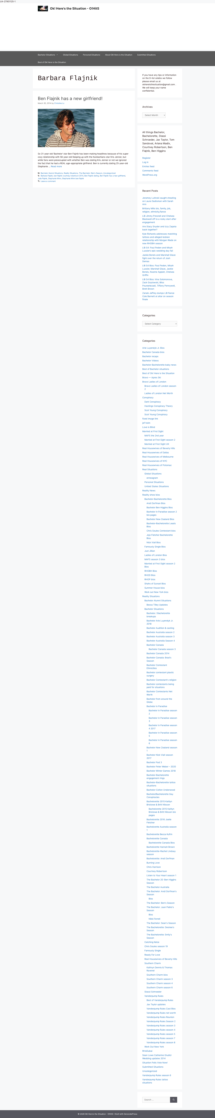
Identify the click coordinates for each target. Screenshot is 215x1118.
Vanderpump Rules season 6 (156, 1075)
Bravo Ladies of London (154, 382)
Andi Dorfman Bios (156, 503)
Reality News (148, 490)
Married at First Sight (152, 431)
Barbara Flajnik (47, 176)
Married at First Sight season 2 (159, 440)
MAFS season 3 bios (154, 559)
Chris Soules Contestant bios (161, 531)
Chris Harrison (154, 867)
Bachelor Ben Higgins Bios (160, 507)
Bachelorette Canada (157, 838)
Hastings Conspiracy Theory (158, 406)
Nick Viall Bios (154, 542)
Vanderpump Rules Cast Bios (161, 1008)
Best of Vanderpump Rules (160, 1000)
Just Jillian (149, 551)
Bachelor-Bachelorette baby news (159, 365)
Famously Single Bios (155, 546)
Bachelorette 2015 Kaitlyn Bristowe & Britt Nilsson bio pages (162, 812)
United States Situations (156, 486)
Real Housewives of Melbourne (157, 457)
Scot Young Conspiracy (155, 410)
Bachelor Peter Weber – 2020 (161, 766)
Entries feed (148, 166)
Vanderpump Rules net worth (161, 1013)
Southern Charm (152, 963)
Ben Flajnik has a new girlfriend (112, 176)
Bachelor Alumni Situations (52, 173)
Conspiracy (147, 397)
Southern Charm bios (157, 975)
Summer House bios (154, 588)
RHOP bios (149, 579)
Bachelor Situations (46, 55)
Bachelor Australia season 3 (161, 636)
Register (146, 158)
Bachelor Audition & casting (160, 628)
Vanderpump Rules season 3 (161, 1025)
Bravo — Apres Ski (151, 377)
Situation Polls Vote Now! (155, 1062)
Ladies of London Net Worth (158, 393)
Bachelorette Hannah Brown (161, 847)
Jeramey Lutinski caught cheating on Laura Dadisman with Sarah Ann (159, 201)
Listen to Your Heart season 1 (161, 875)
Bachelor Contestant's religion (161, 680)
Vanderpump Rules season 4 (161, 1030)
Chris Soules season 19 (156, 946)
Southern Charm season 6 (160, 987)
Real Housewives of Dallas (155, 452)
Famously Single (152, 950)
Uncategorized (109, 173)
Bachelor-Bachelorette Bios (158, 499)
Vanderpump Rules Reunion (160, 1017)
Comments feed (150, 170)
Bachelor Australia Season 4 (161, 640)
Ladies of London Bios (155, 555)
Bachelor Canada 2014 (158, 653)
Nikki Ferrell (154, 919)
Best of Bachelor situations (155, 369)
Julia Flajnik (42, 178)
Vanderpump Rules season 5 (161, 1034)
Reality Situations (71, 173)
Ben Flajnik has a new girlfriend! (70, 98)
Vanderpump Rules (153, 996)
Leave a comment (48, 181)
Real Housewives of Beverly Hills (158, 448)
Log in (145, 162)
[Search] (173, 1100)
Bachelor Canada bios (153, 352)
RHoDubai (147, 1051)
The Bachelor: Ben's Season (90, 173)
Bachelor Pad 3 (154, 762)
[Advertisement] (107, 32)
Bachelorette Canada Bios (162, 842)
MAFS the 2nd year (154, 435)
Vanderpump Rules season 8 (161, 1042)
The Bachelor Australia (158, 887)
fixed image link (150, 418)
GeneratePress (130, 1114)
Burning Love (153, 863)
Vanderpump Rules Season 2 (161, 1021)
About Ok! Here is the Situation (118, 55)
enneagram (152, 478)
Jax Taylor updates (156, 1004)
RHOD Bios (149, 575)
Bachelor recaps (150, 356)
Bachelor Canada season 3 (162, 649)
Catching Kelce (151, 942)
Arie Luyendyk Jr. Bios (153, 348)
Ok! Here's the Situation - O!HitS (74, 8)
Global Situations (70, 55)
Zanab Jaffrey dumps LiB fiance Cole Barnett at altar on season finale (158, 296)
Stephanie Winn (54, 178)
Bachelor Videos (150, 360)
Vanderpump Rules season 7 (161, 1038)
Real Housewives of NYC (154, 461)
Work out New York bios (156, 592)
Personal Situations (91, 55)
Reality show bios (151, 495)
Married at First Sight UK (156, 444)
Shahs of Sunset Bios (155, 583)
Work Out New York (154, 1046)
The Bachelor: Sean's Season (161, 923)
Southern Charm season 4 (160, 983)
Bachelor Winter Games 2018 (161, 771)
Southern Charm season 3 (160, 979)
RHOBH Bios (150, 571)
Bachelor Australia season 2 (160, 632)
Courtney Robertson (157, 871)
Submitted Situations (146, 55)
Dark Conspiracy (152, 402)
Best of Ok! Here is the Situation (52, 62)
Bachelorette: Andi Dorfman (160, 858)
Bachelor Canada (155, 645)
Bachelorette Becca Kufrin (159, 834)
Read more (56, 166)
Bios (151, 898)
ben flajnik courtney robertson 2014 (68, 176)
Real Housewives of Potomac (157, 465)
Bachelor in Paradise (157, 706)
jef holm (146, 423)
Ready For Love (152, 955)
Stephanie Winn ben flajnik (73, 178)
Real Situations (149, 469)
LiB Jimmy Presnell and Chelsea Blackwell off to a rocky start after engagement (159, 219)
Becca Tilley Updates (157, 605)
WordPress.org (149, 175)
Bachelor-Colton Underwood (161, 790)
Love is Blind (148, 427)
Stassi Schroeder (152, 992)
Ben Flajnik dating (91, 176)
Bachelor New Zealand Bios (160, 519)
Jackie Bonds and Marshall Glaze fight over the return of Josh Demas (159, 258)
